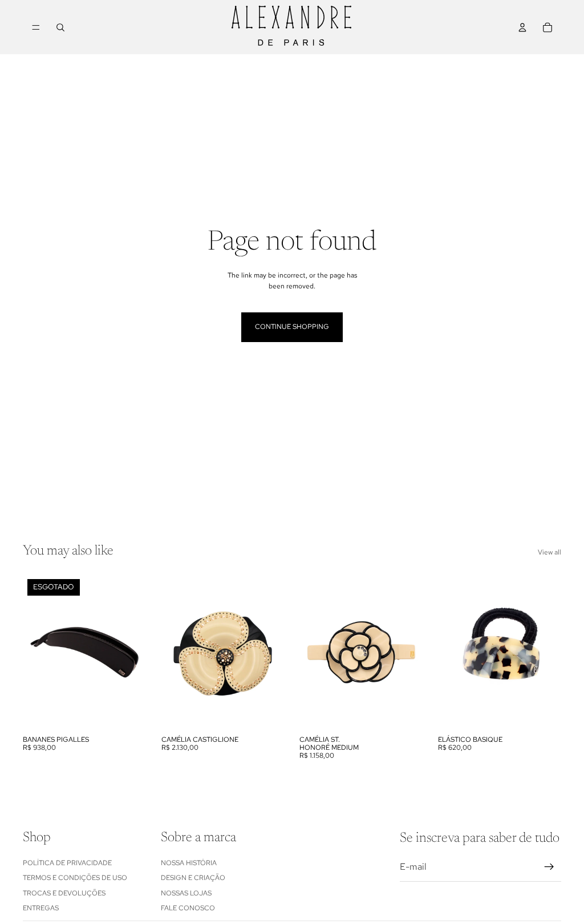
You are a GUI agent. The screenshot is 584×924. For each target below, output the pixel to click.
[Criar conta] (549, 867)
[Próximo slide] (134, 652)
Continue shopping (292, 326)
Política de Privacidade (67, 862)
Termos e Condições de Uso (75, 877)
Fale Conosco (188, 908)
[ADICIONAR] (267, 712)
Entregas (41, 908)
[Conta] (522, 27)
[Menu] (36, 27)
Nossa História (189, 862)
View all (549, 552)
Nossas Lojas (186, 892)
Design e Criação (193, 877)
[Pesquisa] (60, 27)
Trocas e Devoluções (64, 892)
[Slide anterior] (35, 652)
